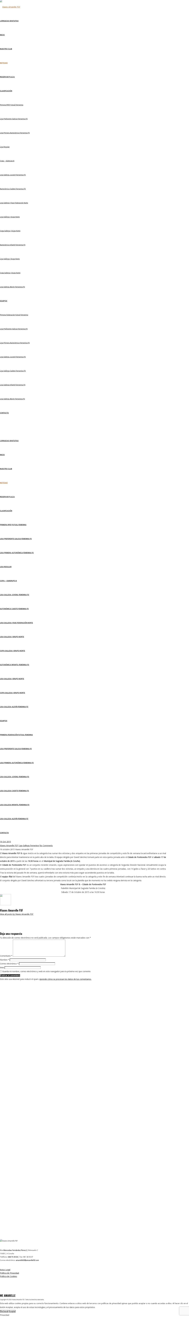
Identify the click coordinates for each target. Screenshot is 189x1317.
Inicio (2, 455)
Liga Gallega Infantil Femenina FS (14, 805)
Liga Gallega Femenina (29, 845)
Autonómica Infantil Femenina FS (14, 665)
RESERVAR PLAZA (7, 497)
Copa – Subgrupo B (8, 581)
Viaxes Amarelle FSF (9, 845)
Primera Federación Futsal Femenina (16, 735)
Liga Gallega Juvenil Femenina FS (14, 595)
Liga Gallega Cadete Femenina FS (14, 791)
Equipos (3, 721)
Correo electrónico (9, 963)
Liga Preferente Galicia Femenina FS (16, 539)
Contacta (4, 833)
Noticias (4, 483)
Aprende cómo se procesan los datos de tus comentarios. (65, 979)
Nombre (4, 959)
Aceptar (12, 1311)
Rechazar (4, 1311)
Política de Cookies (8, 1276)
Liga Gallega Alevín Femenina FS (14, 707)
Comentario (6, 956)
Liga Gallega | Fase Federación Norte (16, 623)
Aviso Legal (5, 1269)
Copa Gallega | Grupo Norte (12, 651)
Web (2, 967)
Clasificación (6, 511)
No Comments (46, 845)
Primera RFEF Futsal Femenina (13, 525)
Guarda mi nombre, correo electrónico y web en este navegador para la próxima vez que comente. (46, 971)
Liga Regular (5, 567)
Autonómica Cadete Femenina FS (14, 609)
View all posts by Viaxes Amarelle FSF (16, 914)
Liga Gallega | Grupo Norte (12, 637)
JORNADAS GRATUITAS (9, 441)
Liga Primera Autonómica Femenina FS (17, 553)
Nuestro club (6, 469)
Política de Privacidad (9, 1273)
